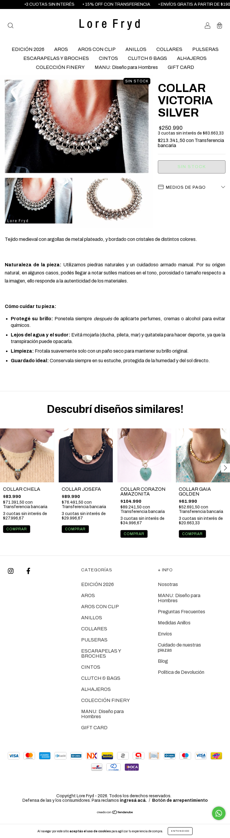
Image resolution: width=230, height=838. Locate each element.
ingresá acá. (133, 800)
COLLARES (169, 49)
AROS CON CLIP (97, 49)
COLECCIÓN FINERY (60, 67)
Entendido (180, 831)
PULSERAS (205, 49)
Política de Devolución (181, 672)
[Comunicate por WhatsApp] (219, 813)
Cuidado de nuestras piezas (179, 647)
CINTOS (108, 58)
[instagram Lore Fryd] (11, 571)
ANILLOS (135, 49)
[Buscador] (10, 25)
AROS (61, 49)
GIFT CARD (181, 67)
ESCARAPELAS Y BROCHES (56, 58)
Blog (163, 661)
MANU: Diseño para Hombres (126, 67)
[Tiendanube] (115, 812)
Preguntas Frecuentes (181, 611)
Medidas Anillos (174, 622)
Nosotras (168, 584)
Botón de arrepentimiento (180, 800)
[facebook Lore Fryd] (28, 571)
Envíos (165, 633)
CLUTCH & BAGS (147, 58)
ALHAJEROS (192, 58)
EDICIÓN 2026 (28, 49)
